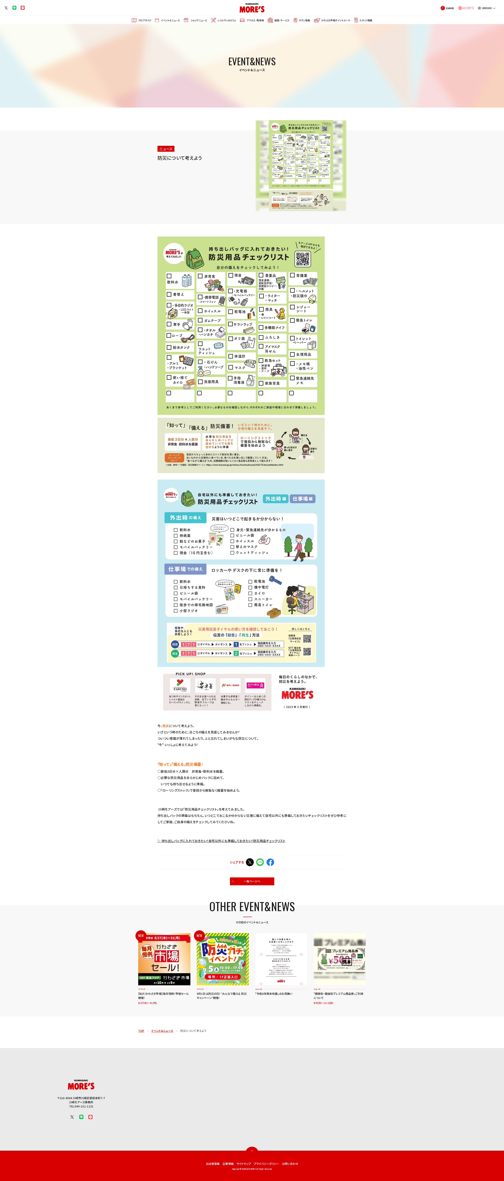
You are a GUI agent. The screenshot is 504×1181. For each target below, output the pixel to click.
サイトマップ (243, 1163)
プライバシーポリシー (266, 1163)
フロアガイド (144, 20)
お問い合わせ (290, 1163)
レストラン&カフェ (227, 20)
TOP (141, 1030)
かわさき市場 (335, 20)
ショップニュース (199, 20)
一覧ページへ (252, 881)
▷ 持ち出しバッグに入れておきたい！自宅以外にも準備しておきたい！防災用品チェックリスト (221, 840)
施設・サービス (281, 20)
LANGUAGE (487, 8)
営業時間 (450, 8)
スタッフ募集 (365, 20)
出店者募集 (213, 1163)
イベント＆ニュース (170, 20)
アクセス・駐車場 (255, 20)
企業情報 (228, 1163)
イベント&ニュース (162, 1030)
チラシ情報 (304, 20)
